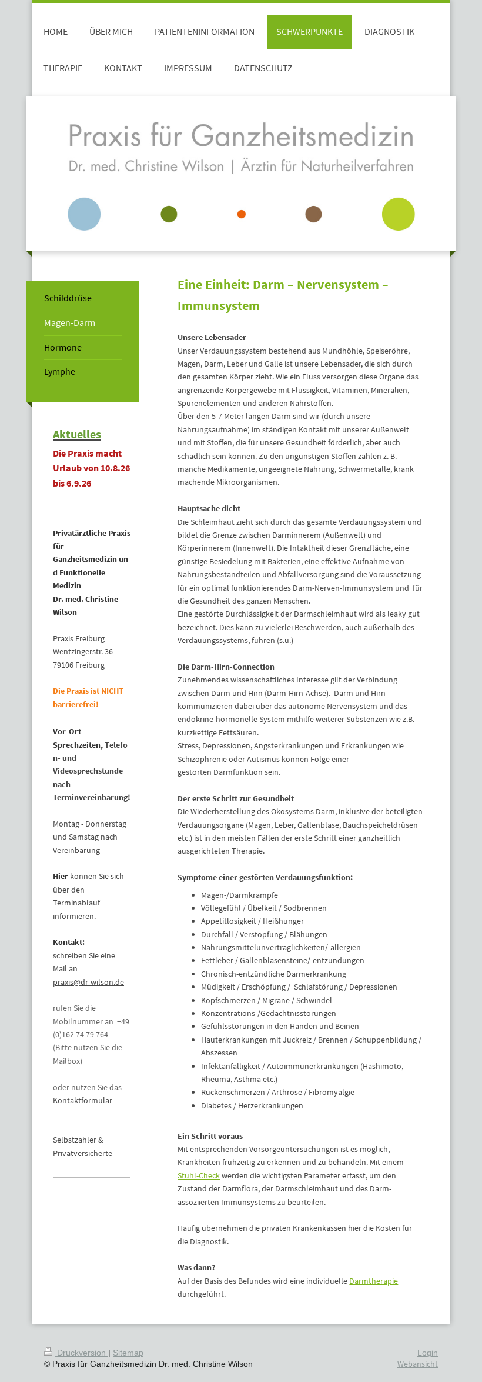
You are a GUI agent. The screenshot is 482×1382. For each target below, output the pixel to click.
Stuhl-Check (199, 1175)
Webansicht (417, 1363)
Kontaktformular (82, 1100)
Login (427, 1352)
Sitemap (128, 1352)
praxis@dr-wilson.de (88, 982)
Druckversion (81, 1352)
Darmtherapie (373, 1281)
